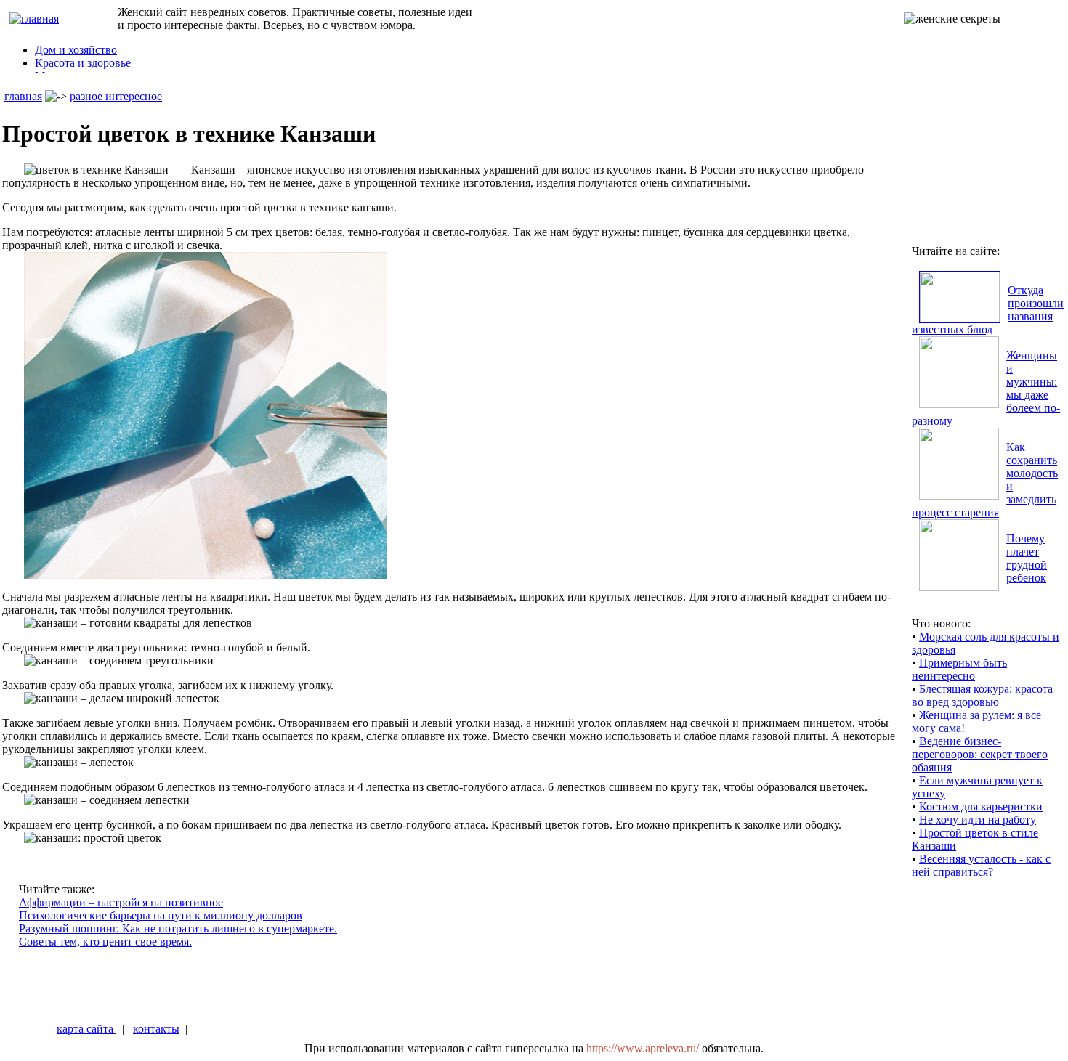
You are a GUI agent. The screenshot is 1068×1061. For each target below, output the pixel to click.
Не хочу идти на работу (977, 819)
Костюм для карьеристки (981, 806)
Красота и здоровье (83, 63)
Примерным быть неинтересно (959, 669)
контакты (156, 1029)
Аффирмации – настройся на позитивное (121, 902)
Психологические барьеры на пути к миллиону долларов (160, 915)
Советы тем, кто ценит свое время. (105, 941)
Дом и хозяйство (76, 50)
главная (23, 96)
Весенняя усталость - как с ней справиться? (981, 865)
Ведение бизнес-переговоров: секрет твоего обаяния (980, 754)
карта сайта (86, 1029)
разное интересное (116, 96)
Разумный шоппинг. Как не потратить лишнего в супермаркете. (178, 928)
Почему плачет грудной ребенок (1026, 558)
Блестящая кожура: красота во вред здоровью (982, 695)
